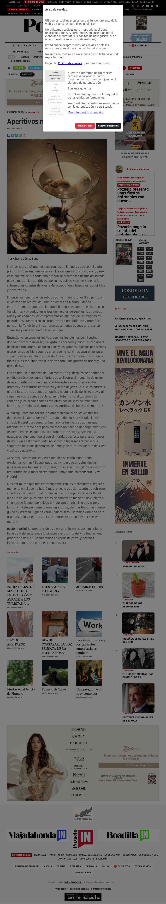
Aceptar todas (85, 126)
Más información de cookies (86, 112)
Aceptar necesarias (108, 126)
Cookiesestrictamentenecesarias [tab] (55, 76)
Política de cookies (70, 63)
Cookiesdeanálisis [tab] (55, 88)
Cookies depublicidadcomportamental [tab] (55, 111)
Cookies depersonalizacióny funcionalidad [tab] (55, 99)
